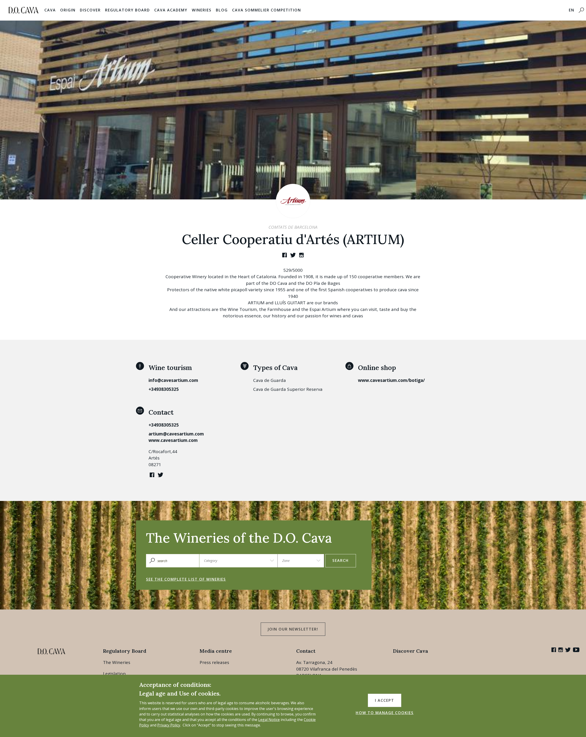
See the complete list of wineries (186, 579)
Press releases (214, 662)
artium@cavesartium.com (176, 434)
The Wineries (116, 662)
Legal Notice (269, 719)
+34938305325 (164, 389)
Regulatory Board (127, 10)
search (340, 560)
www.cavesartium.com (173, 440)
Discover (90, 10)
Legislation (114, 674)
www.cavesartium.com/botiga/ (391, 380)
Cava (50, 10)
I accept (384, 700)
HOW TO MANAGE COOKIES (385, 712)
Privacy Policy (168, 725)
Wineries (202, 10)
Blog (222, 10)
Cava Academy (170, 10)
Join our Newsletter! (293, 629)
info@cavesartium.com (173, 380)
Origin (68, 10)
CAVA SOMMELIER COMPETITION (266, 10)
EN (571, 10)
